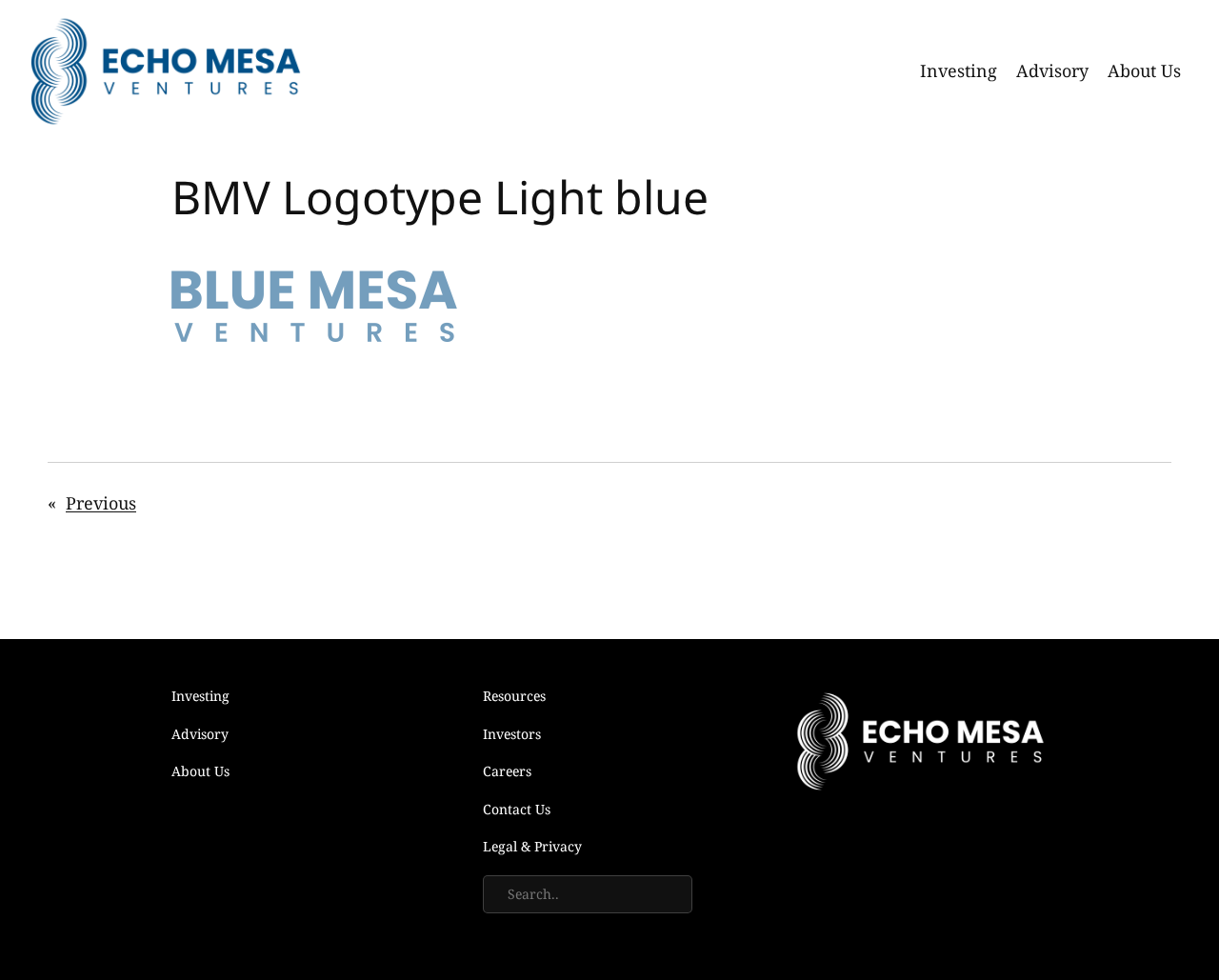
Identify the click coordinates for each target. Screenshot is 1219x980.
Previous (101, 502)
